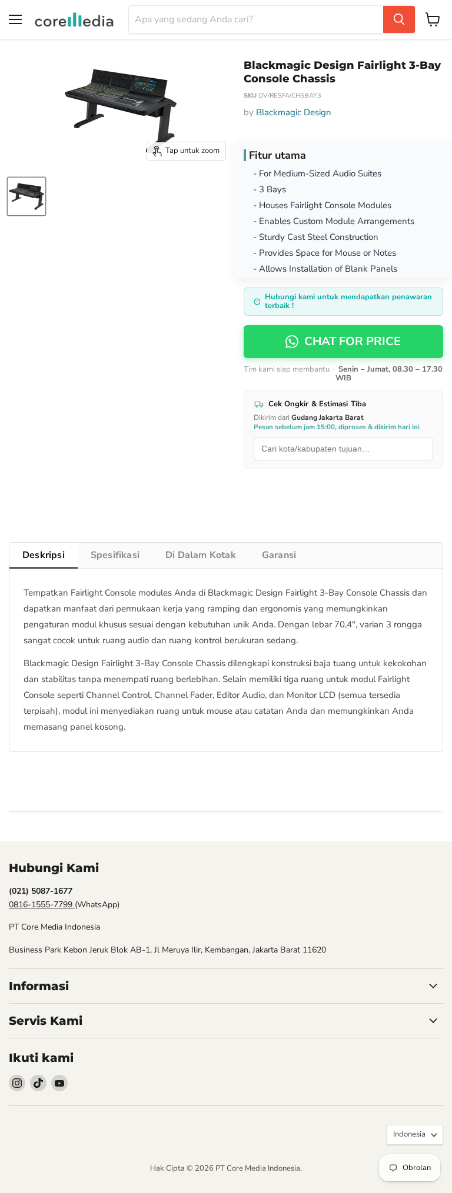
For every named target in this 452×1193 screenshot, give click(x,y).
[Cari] (399, 19)
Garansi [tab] (279, 555)
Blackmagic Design (293, 112)
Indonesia (409, 1134)
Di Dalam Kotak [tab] (200, 555)
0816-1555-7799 (42, 904)
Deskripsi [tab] (43, 555)
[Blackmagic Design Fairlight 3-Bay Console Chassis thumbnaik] (26, 196)
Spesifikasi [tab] (115, 555)
